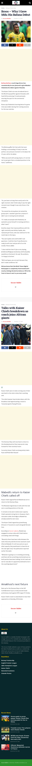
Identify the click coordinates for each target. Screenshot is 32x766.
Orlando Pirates (6, 673)
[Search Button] (30, 2)
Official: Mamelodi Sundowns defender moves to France (20, 747)
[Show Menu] (2, 2)
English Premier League (9, 663)
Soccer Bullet (7, 18)
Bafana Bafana (6, 83)
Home (2, 8)
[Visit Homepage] (16, 2)
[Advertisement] (16, 65)
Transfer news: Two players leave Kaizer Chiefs (20, 729)
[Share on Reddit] (20, 45)
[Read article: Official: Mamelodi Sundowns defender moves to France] (5, 747)
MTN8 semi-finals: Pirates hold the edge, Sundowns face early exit (20, 737)
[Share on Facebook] (4, 45)
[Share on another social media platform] (27, 45)
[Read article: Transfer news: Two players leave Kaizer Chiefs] (5, 730)
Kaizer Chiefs (5, 668)
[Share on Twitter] (12, 45)
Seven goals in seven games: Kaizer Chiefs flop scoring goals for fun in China (20, 719)
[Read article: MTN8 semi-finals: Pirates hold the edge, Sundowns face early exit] (5, 737)
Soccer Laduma (13, 531)
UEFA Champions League (9, 665)
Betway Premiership (11, 8)
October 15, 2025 (18, 18)
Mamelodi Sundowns (7, 671)
